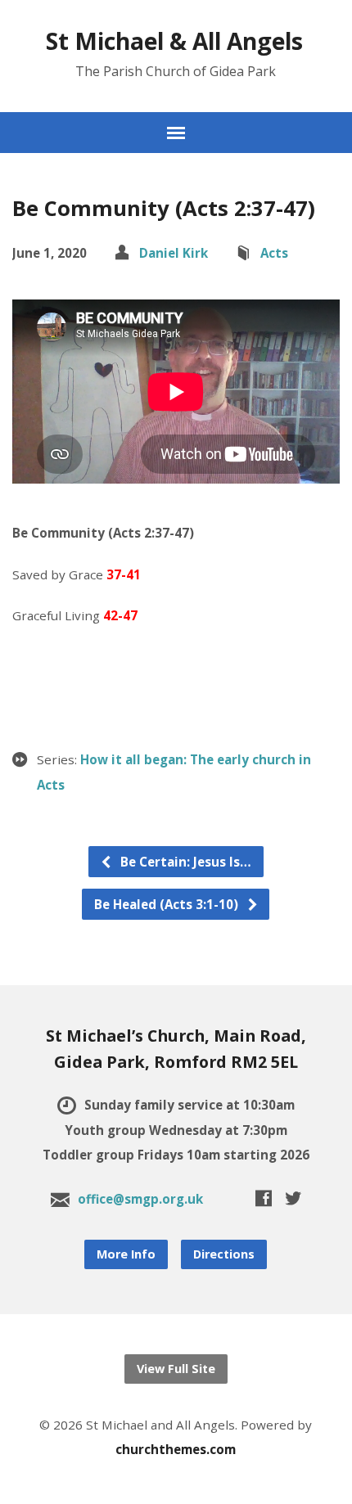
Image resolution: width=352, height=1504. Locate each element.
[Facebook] (263, 1198)
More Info (126, 1254)
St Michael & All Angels (174, 40)
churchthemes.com (175, 1449)
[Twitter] (293, 1198)
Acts (274, 253)
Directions (224, 1254)
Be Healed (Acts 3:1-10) (167, 904)
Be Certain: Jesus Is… (184, 861)
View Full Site (176, 1368)
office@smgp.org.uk (140, 1199)
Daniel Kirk (173, 253)
